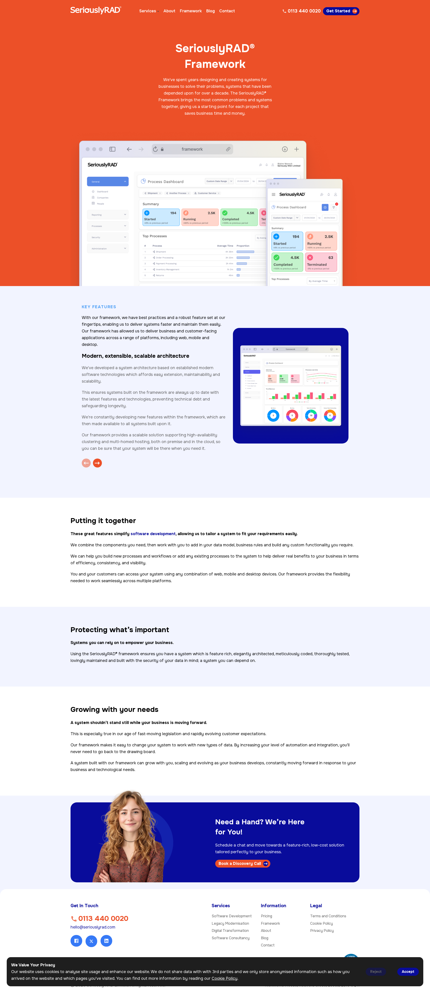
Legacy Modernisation (230, 923)
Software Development (232, 916)
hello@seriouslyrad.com (93, 927)
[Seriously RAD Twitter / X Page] (91, 941)
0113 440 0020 (103, 918)
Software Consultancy (230, 938)
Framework (191, 11)
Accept (408, 971)
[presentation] (86, 463)
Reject (376, 971)
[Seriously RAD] (96, 11)
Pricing (266, 916)
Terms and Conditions (328, 916)
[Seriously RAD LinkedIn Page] (106, 941)
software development (153, 533)
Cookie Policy (321, 923)
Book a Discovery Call (240, 863)
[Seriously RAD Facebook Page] (76, 941)
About (169, 11)
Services (147, 11)
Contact (227, 11)
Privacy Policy (322, 930)
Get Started (338, 11)
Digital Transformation (230, 930)
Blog (210, 11)
